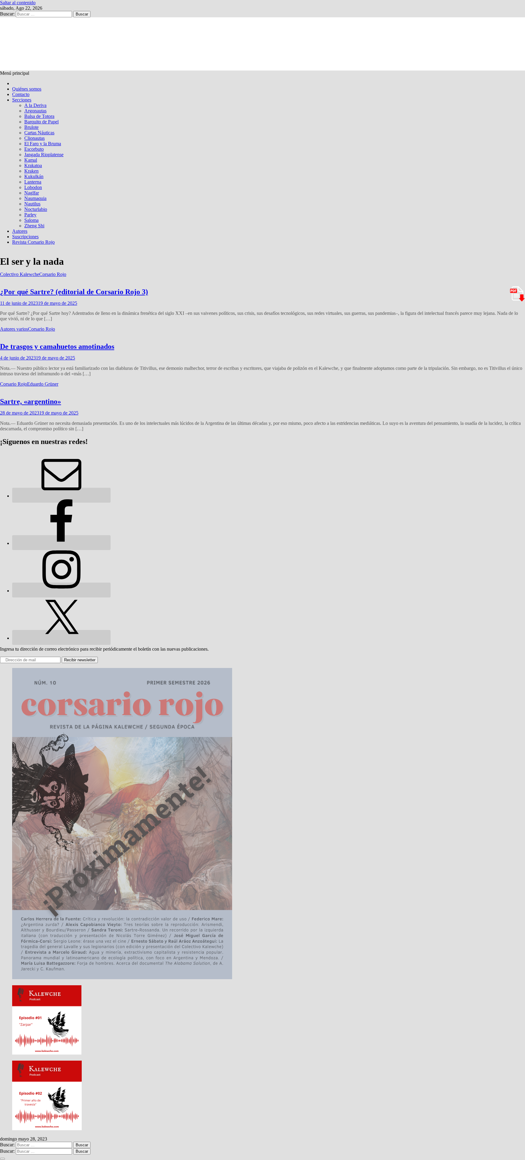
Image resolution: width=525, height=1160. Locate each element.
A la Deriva (35, 105)
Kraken (31, 171)
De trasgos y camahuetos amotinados (57, 346)
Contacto (20, 94)
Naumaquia (35, 198)
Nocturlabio (35, 209)
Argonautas (35, 110)
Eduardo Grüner (42, 384)
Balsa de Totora (39, 116)
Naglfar (31, 192)
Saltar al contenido (18, 2)
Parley (30, 214)
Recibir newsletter (79, 660)
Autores (19, 231)
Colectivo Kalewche (19, 274)
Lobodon (33, 187)
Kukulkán (33, 176)
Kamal (30, 160)
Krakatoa (33, 165)
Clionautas (34, 138)
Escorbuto (34, 149)
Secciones (21, 99)
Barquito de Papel (41, 121)
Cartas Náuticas (39, 132)
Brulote (31, 127)
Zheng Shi (34, 225)
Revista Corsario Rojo (33, 242)
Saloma (31, 220)
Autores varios (14, 329)
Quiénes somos (26, 88)
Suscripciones (25, 236)
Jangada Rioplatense (43, 154)
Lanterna (32, 181)
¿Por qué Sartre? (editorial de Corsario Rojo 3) (74, 292)
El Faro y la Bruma (42, 143)
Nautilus (32, 203)
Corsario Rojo (52, 274)
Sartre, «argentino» (30, 401)
